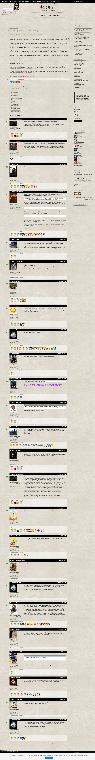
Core (78, 145)
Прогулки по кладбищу (15, 95)
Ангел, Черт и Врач (79, 72)
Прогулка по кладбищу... (16, 111)
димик (78, 158)
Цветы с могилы (14, 107)
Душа (75, 175)
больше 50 (77, 118)
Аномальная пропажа (79, 34)
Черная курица (78, 73)
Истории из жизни (14, 28)
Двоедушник (77, 76)
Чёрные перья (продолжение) (81, 69)
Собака (82, 177)
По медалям (76, 130)
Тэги (75, 172)
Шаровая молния (78, 44)
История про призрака (16, 108)
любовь (91, 181)
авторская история (40, 86)
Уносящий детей (78, 61)
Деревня (85, 174)
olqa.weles (79, 138)
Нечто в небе (77, 50)
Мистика (84, 175)
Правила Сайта (53, 1)
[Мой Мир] (17, 82)
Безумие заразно (78, 54)
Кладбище (13, 90)
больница (81, 180)
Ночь (87, 175)
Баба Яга (77, 67)
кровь (89, 181)
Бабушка (75, 174)
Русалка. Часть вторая (79, 64)
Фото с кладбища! (14, 104)
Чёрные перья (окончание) (80, 71)
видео (84, 180)
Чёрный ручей (78, 65)
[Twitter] (13, 82)
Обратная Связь (45, 1)
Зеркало (77, 175)
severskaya (21, 79)
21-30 (76, 115)
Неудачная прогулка (15, 102)
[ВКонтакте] (11, 82)
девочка (87, 180)
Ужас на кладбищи (15, 99)
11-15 (76, 112)
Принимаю (48, 757)
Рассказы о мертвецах (79, 84)
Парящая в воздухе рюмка (16, 98)
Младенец (13, 101)
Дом (87, 174)
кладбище (24, 86)
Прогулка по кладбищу (15, 92)
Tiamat (78, 162)
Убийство (85, 177)
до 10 (76, 111)
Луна (20, 86)
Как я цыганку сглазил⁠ (79, 33)
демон (90, 180)
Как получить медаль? (78, 165)
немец (33, 86)
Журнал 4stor (5, 1)
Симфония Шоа (78, 81)
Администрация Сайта (25, 1)
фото (77, 184)
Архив (78, 172)
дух (78, 181)
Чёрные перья (78, 68)
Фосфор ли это (14, 96)
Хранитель (77, 77)
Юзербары (11, 1)
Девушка (81, 174)
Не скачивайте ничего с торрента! (82, 49)
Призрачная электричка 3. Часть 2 (82, 37)
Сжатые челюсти (78, 41)
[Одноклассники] (15, 82)
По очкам (83, 130)
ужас (75, 184)
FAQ (40, 1)
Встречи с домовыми (79, 30)
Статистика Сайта (35, 1)
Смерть (79, 177)
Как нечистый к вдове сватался (81, 80)
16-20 (76, 114)
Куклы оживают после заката (81, 38)
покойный (29, 86)
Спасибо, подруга (78, 42)
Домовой (90, 174)
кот (87, 181)
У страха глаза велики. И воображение (83, 29)
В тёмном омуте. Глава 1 (80, 53)
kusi (78, 152)
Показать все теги (78, 185)
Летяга (78, 135)
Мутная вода (77, 87)
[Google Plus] (19, 82)
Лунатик (76, 48)
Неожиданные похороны (80, 36)
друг (77, 181)
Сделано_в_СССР (81, 132)
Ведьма (78, 174)
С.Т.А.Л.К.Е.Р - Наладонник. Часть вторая (83, 51)
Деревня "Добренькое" (79, 85)
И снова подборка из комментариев (82, 32)
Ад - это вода (77, 83)
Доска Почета (17, 1)
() (17, 128)
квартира (80, 181)
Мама (82, 175)
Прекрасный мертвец (15, 110)
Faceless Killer (80, 155)
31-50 (76, 116)
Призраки (75, 177)
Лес (80, 175)
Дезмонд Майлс (80, 142)
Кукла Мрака (80, 148)
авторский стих (76, 180)
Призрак (89, 175)
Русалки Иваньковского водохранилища (83, 28)
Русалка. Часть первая (79, 63)
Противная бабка (78, 79)
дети (75, 181)
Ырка (76, 75)
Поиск (58, 1)
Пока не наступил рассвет (80, 40)
